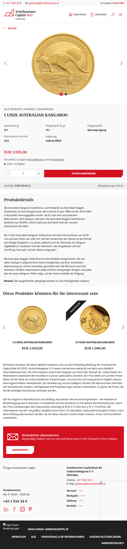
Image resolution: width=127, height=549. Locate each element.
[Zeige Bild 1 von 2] (61, 94)
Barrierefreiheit (113, 543)
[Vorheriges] (5, 64)
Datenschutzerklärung (105, 536)
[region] (63, 63)
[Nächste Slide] (123, 327)
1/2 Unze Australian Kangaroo (32, 342)
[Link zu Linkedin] (6, 509)
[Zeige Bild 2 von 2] (66, 94)
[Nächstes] (121, 64)
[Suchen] (112, 14)
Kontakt (71, 505)
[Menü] (120, 14)
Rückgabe (72, 495)
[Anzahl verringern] (8, 173)
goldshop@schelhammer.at (44, 3)
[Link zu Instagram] (22, 509)
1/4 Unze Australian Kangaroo (95, 342)
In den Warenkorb (84, 173)
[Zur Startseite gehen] (22, 14)
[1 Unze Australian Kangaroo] (63, 63)
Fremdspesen (56, 159)
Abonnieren (20, 450)
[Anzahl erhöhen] (39, 173)
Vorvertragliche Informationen (62, 536)
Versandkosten (36, 159)
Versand (71, 490)
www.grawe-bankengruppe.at (48, 529)
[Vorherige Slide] (4, 327)
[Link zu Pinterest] (30, 509)
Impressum (19, 536)
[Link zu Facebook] (14, 509)
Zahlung (71, 500)
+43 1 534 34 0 (13, 3)
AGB (33, 536)
